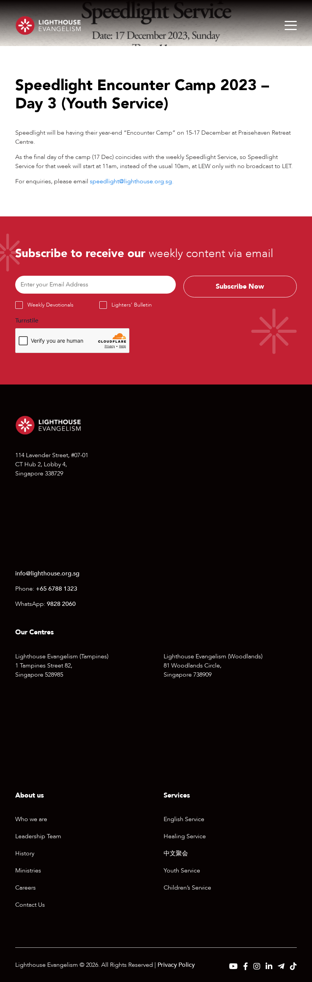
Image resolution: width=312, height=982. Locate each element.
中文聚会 (176, 853)
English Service (184, 819)
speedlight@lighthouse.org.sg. (132, 181)
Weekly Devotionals (50, 304)
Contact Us (30, 905)
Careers (25, 887)
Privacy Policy (176, 965)
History (24, 853)
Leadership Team (38, 836)
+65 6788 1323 (56, 589)
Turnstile (26, 320)
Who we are (31, 819)
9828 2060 (61, 604)
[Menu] (291, 25)
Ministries (28, 870)
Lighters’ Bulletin (131, 304)
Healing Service (185, 836)
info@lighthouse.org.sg (47, 573)
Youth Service (182, 870)
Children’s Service (187, 887)
